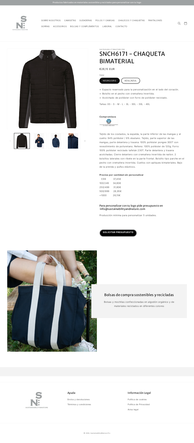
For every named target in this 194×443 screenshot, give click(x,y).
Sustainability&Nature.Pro (100, 433)
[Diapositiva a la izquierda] (10, 141)
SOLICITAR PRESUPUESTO (118, 232)
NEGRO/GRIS (109, 80)
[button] (179, 23)
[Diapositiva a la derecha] (85, 141)
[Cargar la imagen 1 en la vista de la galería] (22, 141)
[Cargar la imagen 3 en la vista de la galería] (56, 141)
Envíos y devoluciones (78, 399)
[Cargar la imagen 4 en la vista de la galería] (73, 141)
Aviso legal (133, 409)
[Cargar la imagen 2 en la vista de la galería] (39, 141)
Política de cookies (137, 399)
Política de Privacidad (139, 404)
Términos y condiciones (79, 404)
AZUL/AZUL (131, 80)
